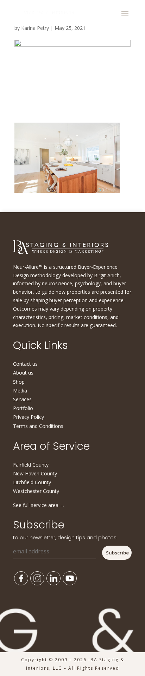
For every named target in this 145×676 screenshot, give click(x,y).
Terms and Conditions (38, 426)
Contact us (25, 363)
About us (23, 372)
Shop (19, 381)
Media (20, 390)
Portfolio (23, 408)
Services (22, 399)
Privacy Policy (28, 417)
